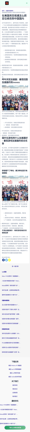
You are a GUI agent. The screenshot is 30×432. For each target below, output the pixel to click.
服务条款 (15, 385)
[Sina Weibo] (9, 260)
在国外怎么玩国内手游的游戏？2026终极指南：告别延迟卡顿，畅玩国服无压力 (11, 347)
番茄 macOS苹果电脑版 (15, 369)
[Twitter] (6, 260)
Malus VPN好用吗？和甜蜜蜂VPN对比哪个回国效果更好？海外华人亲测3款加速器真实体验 (11, 276)
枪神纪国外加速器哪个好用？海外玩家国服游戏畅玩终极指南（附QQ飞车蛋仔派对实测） (11, 352)
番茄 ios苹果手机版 (15, 373)
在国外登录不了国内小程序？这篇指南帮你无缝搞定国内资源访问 (11, 309)
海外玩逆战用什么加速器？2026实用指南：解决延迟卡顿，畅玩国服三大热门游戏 (11, 333)
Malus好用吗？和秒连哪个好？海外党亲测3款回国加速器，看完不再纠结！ (11, 285)
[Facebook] (3, 260)
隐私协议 (15, 389)
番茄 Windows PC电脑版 (15, 365)
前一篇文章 (15, 266)
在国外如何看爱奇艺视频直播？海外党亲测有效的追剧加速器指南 (11, 323)
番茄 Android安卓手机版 (15, 376)
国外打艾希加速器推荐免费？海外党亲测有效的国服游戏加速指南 (11, 338)
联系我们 (15, 396)
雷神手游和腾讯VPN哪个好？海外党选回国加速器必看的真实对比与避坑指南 (11, 295)
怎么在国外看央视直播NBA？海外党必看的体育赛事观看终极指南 (11, 304)
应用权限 (15, 392)
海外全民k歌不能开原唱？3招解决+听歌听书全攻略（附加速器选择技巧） (11, 314)
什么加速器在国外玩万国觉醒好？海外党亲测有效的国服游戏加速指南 (11, 342)
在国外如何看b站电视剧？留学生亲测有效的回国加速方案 (11, 318)
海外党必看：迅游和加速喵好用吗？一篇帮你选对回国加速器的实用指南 (11, 290)
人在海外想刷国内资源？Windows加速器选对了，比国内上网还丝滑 (11, 281)
